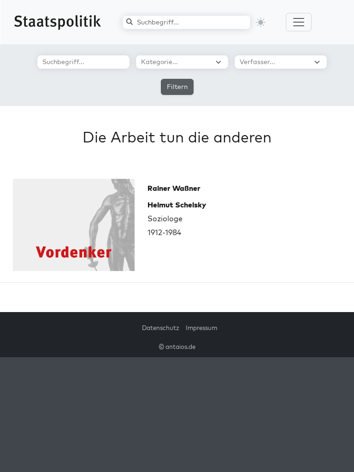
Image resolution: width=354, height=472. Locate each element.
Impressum (201, 327)
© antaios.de (177, 346)
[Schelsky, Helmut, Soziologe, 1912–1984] (74, 225)
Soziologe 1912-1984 (177, 218)
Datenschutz (160, 327)
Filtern (177, 87)
